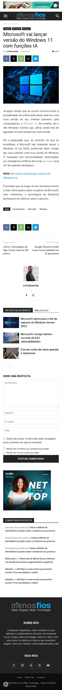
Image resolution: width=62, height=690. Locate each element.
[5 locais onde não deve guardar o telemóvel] (11, 353)
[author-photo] (31, 281)
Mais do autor (42, 310)
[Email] (28, 58)
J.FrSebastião (12, 51)
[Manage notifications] (5, 684)
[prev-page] (5, 365)
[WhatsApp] (21, 58)
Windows (26, 29)
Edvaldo (9, 569)
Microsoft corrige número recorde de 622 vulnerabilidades (36, 338)
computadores (18, 209)
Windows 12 (30, 123)
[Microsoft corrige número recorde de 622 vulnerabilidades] (11, 337)
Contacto (41, 677)
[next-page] (10, 365)
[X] (13, 58)
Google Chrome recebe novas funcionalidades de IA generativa (45, 250)
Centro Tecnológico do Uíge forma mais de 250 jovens (15, 250)
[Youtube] (48, 665)
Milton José (10, 558)
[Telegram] (35, 58)
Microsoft (16, 29)
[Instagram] (22, 665)
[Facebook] (6, 58)
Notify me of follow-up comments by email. (27, 448)
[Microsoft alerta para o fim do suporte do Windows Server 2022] (11, 322)
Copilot (49, 161)
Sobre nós (29, 677)
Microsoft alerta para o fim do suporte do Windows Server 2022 (39, 322)
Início (5, 23)
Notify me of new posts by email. (22, 452)
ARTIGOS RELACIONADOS (18, 310)
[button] (5, 16)
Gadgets (14, 23)
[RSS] (31, 665)
